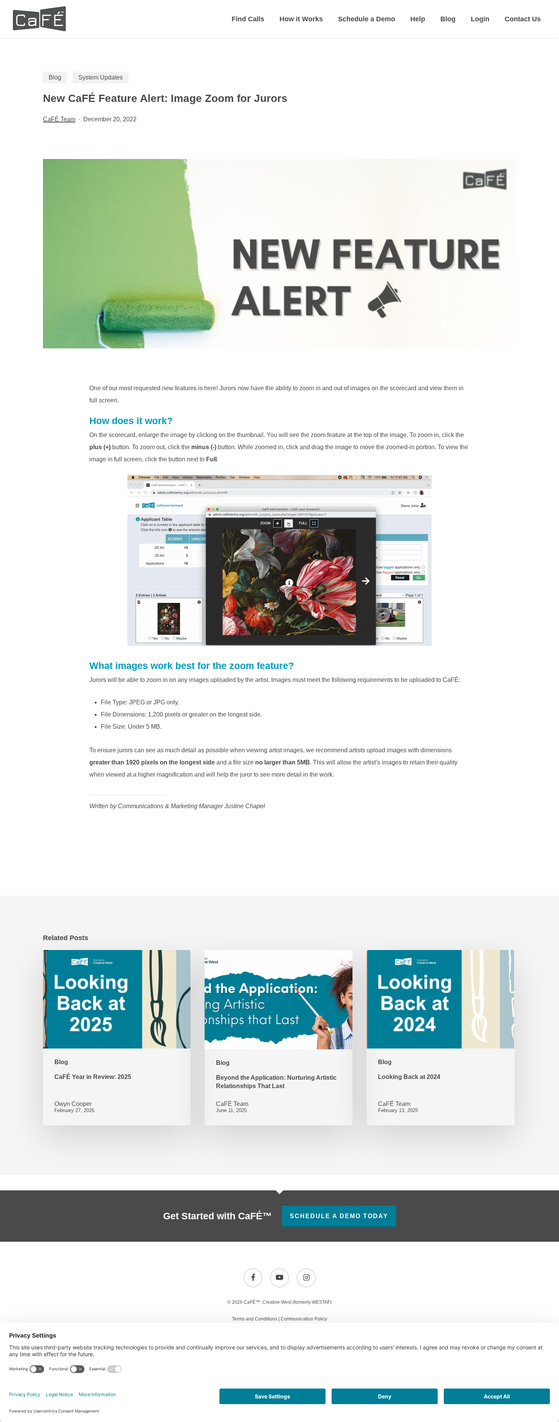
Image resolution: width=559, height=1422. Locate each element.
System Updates (100, 77)
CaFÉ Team (59, 119)
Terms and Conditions (254, 1319)
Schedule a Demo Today (339, 1216)
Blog (55, 77)
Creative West (276, 1302)
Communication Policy (304, 1319)
